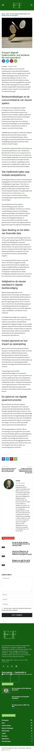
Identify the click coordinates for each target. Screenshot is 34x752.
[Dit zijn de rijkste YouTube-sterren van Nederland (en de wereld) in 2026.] (6, 545)
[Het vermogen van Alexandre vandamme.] (6, 699)
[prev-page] (3, 569)
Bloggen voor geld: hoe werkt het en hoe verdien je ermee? (21, 561)
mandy (5, 66)
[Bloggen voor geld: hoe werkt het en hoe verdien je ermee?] (6, 563)
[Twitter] (7, 61)
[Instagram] (7, 666)
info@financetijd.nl (18, 660)
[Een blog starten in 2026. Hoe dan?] (6, 707)
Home (3, 14)
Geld (7, 14)
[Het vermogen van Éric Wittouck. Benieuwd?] (6, 691)
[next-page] (6, 569)
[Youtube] (16, 666)
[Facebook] (3, 61)
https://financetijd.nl (20, 483)
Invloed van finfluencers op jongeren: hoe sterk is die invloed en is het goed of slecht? (22, 553)
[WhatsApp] (15, 61)
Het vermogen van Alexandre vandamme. (20, 697)
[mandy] (9, 505)
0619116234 (5, 662)
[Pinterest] (11, 61)
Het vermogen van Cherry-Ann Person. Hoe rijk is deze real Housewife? (9, 470)
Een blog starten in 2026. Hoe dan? (20, 705)
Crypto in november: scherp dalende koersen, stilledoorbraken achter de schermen (25, 471)
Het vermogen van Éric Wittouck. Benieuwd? (21, 689)
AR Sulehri (7, 750)
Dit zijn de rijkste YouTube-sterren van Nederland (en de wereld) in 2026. (21, 544)
